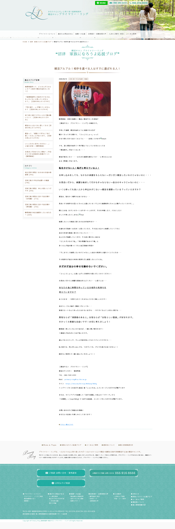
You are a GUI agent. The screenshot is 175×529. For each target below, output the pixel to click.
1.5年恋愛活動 (54, 501)
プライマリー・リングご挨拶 (33, 496)
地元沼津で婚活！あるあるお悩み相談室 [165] (38, 173)
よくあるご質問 (92, 445)
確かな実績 (52, 503)
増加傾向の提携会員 (77, 496)
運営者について (109, 445)
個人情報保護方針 (126, 445)
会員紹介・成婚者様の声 (97, 34)
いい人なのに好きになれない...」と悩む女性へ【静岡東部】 (37, 145)
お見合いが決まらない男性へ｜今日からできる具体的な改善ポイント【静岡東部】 (38, 154)
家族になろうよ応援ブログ (71, 445)
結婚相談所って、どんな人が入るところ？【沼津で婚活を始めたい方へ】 (38, 89)
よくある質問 (131, 34)
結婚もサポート (75, 501)
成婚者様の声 (94, 501)
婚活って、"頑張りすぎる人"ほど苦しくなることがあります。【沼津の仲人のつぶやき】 (38, 135)
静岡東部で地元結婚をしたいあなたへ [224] (38, 213)
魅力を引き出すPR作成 (56, 499)
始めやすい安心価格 (77, 499)
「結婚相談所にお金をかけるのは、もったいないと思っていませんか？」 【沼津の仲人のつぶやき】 (38, 99)
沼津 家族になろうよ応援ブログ (41, 42)
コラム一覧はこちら (66, 424)
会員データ (93, 499)
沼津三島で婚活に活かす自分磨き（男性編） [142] (37, 205)
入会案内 (118, 494)
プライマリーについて (47, 34)
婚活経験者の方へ (30, 499)
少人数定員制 (53, 496)
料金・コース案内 (120, 499)
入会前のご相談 (119, 496)
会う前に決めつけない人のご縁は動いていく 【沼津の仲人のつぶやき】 (38, 117)
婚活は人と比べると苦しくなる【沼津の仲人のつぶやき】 (38, 126)
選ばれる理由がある (65, 34)
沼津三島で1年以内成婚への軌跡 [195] (37, 181)
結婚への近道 (80, 34)
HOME (25, 42)
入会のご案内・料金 (116, 34)
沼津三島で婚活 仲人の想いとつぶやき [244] (38, 189)
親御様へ (27, 501)
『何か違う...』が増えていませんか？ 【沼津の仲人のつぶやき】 (37, 108)
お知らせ (136, 494)
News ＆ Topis (49, 445)
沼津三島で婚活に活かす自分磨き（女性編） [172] (37, 197)
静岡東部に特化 (95, 496)
